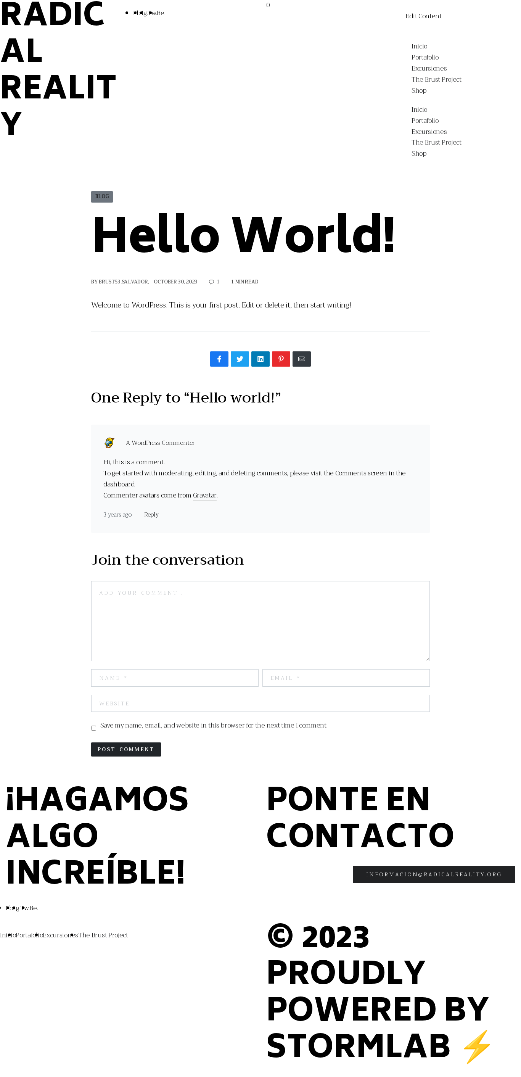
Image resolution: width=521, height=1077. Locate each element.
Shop (419, 90)
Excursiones (429, 68)
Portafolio (425, 57)
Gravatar (205, 495)
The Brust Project (437, 79)
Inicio (419, 46)
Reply (151, 515)
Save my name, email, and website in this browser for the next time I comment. (214, 725)
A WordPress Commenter (160, 443)
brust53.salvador (123, 282)
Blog (102, 196)
